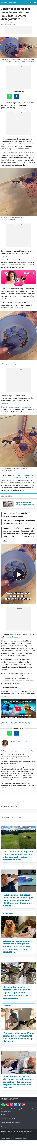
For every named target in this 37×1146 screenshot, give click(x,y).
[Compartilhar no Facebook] (16, 96)
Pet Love (22, 648)
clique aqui (15, 637)
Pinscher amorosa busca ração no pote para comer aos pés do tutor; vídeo (24, 504)
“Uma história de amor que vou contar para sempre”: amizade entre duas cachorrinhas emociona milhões (18, 855)
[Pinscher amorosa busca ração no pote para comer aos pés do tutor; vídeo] (8, 504)
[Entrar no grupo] (3, 1104)
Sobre (3, 1114)
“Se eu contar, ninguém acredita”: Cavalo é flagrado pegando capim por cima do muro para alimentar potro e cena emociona (17, 992)
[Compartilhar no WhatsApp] (9, 96)
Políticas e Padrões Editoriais (10, 1123)
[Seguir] (11, 1104)
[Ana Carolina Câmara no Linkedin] (10, 745)
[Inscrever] (23, 1104)
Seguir (18, 284)
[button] (30, 2)
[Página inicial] (13, 2)
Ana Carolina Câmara (8, 22)
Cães (14, 24)
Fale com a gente (6, 1127)
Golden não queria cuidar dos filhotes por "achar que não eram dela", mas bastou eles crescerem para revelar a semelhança (17, 946)
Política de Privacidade (8, 1118)
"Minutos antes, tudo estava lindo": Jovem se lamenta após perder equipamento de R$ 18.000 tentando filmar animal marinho (18, 900)
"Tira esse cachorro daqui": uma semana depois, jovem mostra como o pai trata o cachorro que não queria (18, 1037)
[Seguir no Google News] (7, 1104)
